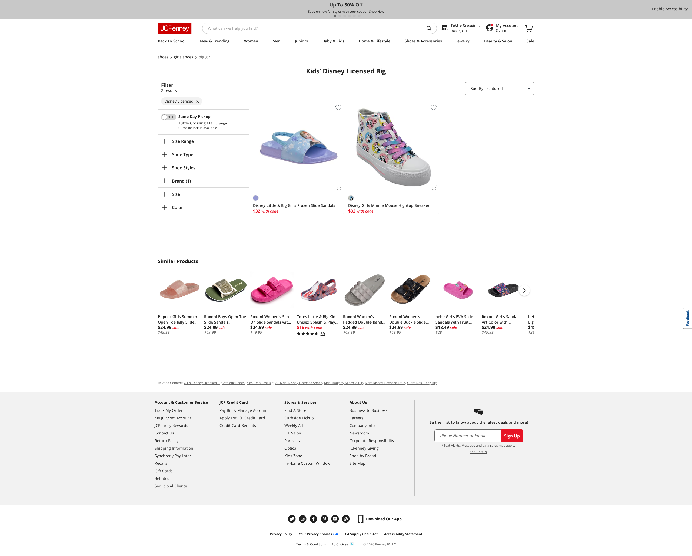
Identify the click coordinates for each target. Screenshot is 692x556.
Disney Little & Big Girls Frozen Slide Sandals (294, 205)
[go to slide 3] (344, 16)
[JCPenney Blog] (346, 519)
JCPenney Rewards (171, 425)
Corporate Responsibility (372, 440)
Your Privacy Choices (315, 534)
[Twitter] (292, 519)
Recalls (161, 463)
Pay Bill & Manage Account (243, 410)
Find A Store (295, 410)
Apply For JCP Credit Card (242, 417)
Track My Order (169, 410)
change (221, 123)
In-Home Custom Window (307, 463)
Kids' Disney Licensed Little (385, 382)
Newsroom (359, 433)
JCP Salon (292, 433)
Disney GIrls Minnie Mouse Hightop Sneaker (389, 205)
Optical (290, 448)
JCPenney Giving (364, 448)
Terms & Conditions (311, 544)
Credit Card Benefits (237, 425)
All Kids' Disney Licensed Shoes (298, 382)
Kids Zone (293, 455)
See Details (478, 452)
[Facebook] (314, 519)
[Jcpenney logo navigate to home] (175, 28)
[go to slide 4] (349, 16)
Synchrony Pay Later (173, 455)
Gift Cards (164, 470)
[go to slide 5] (354, 16)
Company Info (362, 425)
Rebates (162, 478)
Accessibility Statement (403, 534)
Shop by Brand (363, 455)
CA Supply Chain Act (361, 534)
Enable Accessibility (670, 8)
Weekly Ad (293, 425)
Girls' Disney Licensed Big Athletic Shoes (214, 382)
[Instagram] (303, 519)
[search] (431, 28)
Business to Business (369, 410)
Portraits (292, 440)
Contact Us (164, 433)
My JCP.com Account (173, 417)
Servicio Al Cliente (171, 485)
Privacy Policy (281, 534)
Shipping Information (174, 448)
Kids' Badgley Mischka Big (343, 382)
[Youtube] (335, 519)
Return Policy (166, 440)
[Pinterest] (325, 519)
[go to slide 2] (339, 16)
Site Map (357, 463)
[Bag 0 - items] (528, 28)
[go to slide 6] (359, 16)
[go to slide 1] (335, 16)
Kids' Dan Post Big (260, 382)
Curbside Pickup (299, 417)
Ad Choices (339, 544)
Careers (357, 417)
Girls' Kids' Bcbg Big (422, 382)
